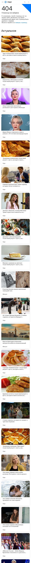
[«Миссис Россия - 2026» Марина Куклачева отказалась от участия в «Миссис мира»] (15, 545)
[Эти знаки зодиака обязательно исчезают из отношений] (15, 519)
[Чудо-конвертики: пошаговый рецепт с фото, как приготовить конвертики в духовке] (15, 48)
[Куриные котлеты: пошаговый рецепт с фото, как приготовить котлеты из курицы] (15, 388)
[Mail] (6, 2)
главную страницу (21, 22)
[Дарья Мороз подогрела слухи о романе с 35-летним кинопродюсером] (15, 126)
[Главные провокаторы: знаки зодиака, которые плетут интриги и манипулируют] (15, 179)
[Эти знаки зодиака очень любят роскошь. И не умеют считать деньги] (15, 467)
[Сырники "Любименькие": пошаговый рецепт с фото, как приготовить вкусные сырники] (15, 362)
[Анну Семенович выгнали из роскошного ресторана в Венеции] (15, 100)
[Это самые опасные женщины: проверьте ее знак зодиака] (15, 493)
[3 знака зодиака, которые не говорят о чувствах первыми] (15, 414)
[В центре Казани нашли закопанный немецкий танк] (15, 283)
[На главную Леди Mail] (9, 2)
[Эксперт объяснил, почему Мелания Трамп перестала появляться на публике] (15, 205)
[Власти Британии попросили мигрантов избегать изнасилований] (15, 336)
